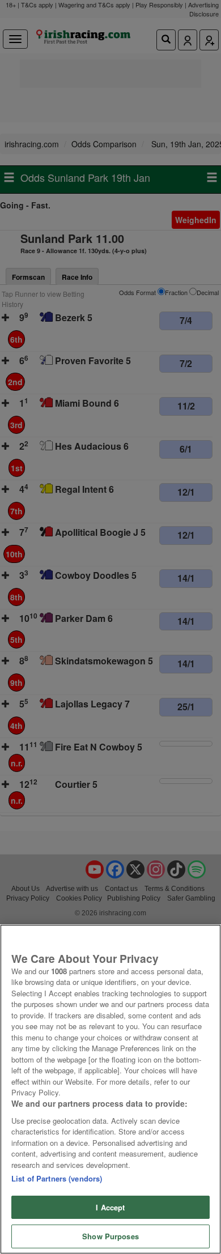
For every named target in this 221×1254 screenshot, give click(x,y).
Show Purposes (110, 1236)
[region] (110, 1089)
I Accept (110, 1207)
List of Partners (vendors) (56, 1178)
